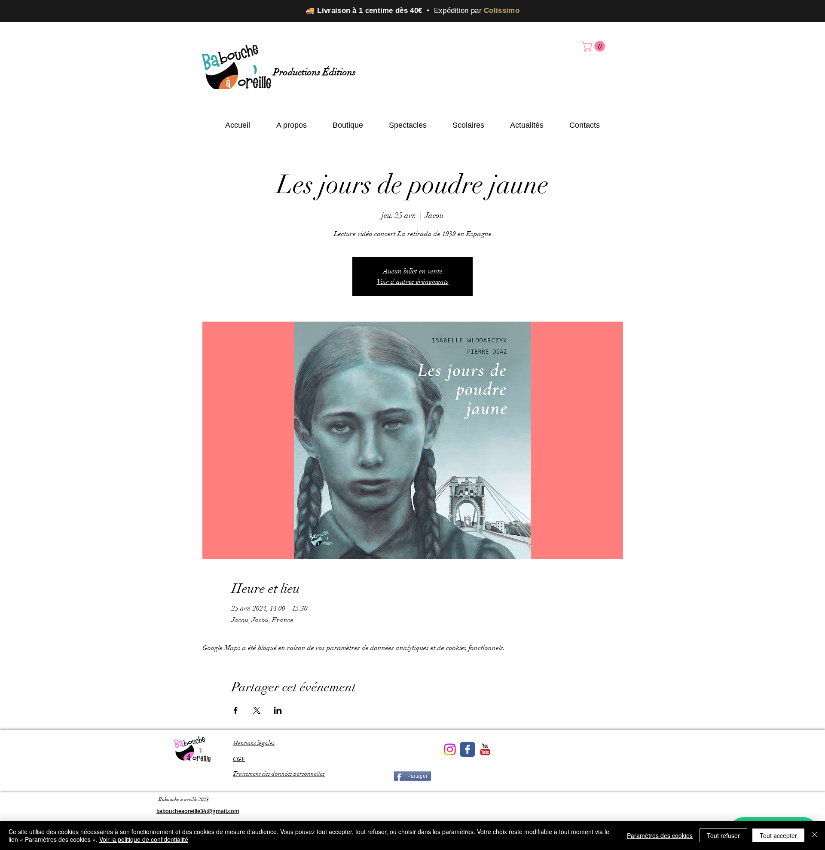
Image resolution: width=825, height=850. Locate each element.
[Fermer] (815, 835)
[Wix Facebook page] (467, 749)
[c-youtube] (485, 749)
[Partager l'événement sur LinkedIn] (278, 710)
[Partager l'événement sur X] (257, 710)
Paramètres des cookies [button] (660, 835)
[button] (594, 46)
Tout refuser (723, 835)
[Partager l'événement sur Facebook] (236, 710)
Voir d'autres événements (413, 281)
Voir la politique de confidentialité (143, 839)
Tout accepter (778, 835)
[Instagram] (450, 749)
